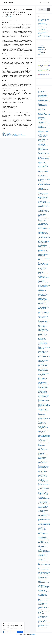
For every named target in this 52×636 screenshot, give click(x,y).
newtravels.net (41, 118)
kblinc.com (40, 225)
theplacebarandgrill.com (43, 430)
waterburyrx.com (41, 431)
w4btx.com (40, 240)
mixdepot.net (41, 534)
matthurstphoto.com (42, 580)
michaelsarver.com (42, 249)
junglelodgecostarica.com (43, 384)
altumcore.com (41, 450)
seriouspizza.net (41, 448)
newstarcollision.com (42, 245)
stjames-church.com (42, 352)
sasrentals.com (41, 246)
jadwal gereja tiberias (46, 65)
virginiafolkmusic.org (42, 267)
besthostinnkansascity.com (43, 622)
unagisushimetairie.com (43, 134)
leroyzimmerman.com (42, 600)
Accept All (20, 631)
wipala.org (40, 289)
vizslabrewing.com (42, 220)
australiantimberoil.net (43, 176)
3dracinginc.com (41, 311)
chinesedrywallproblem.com (44, 405)
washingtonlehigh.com (43, 527)
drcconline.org (41, 428)
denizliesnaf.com (41, 441)
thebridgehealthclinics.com (43, 461)
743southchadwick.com (43, 193)
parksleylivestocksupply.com (44, 285)
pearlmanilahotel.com (42, 141)
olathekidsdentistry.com (43, 233)
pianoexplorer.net (42, 546)
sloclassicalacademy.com (43, 322)
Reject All (13, 631)
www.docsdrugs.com (42, 509)
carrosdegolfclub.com (42, 183)
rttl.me (39, 618)
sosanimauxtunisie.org (43, 145)
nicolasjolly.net (41, 340)
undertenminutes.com (43, 106)
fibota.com (40, 559)
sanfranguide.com (42, 308)
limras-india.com (41, 92)
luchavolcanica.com (42, 415)
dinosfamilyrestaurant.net (43, 178)
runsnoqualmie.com (42, 507)
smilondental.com (42, 243)
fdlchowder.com (41, 511)
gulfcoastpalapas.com (42, 459)
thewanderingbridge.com (43, 366)
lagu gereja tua (44, 66)
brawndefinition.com (42, 329)
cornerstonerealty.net (42, 538)
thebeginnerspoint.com (43, 306)
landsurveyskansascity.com (44, 503)
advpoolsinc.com (41, 432)
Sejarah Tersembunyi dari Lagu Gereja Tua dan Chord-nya (43, 20)
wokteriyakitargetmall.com (43, 253)
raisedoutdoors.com (42, 203)
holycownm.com (41, 417)
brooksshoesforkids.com (43, 454)
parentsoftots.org (42, 465)
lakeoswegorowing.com (43, 605)
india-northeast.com (42, 194)
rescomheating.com (42, 620)
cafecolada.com (41, 303)
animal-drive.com (42, 452)
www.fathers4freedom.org (43, 487)
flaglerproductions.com (43, 328)
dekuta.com (40, 532)
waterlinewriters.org (42, 462)
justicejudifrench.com (42, 365)
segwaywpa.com (41, 458)
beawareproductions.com (43, 359)
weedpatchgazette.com (43, 224)
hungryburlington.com (43, 370)
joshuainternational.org (43, 480)
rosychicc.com (41, 291)
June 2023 (40, 52)
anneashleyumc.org (42, 502)
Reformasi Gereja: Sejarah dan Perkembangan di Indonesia (43, 32)
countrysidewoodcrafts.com (44, 123)
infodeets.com (41, 99)
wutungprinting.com (42, 392)
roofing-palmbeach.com (43, 196)
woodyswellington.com (43, 554)
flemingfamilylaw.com (42, 603)
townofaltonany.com (42, 397)
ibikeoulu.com (41, 361)
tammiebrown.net (42, 379)
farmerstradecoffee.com (43, 467)
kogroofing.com (41, 147)
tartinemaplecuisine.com (43, 373)
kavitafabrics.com (42, 414)
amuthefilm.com (41, 338)
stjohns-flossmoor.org (42, 408)
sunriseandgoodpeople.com (44, 404)
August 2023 (41, 49)
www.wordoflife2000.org (43, 210)
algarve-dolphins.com (42, 388)
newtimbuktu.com (42, 110)
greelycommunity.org (42, 346)
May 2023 (40, 54)
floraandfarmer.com (42, 187)
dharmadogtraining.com (43, 616)
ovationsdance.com (42, 268)
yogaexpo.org (41, 281)
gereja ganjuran (41, 65)
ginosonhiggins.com (42, 391)
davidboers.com (41, 470)
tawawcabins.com (42, 212)
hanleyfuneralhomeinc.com (44, 234)
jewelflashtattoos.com (42, 135)
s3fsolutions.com (41, 188)
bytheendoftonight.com (43, 294)
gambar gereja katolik (44, 70)
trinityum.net (41, 549)
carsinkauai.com (41, 585)
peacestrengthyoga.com (43, 493)
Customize (6, 631)
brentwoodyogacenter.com (43, 521)
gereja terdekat (41, 74)
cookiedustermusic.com (43, 410)
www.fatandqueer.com (43, 501)
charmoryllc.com (41, 309)
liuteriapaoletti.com (42, 403)
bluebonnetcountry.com (43, 139)
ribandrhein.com (41, 269)
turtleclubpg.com (41, 419)
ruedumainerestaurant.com (44, 347)
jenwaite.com (41, 596)
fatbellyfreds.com (42, 555)
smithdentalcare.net (42, 624)
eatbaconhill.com (41, 113)
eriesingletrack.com (42, 227)
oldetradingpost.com (42, 172)
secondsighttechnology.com (44, 247)
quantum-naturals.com (43, 573)
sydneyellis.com (41, 255)
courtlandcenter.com (42, 424)
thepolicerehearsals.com (43, 316)
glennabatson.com (42, 325)
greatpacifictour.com (42, 421)
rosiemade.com (41, 231)
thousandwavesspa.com (43, 423)
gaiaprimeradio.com (42, 378)
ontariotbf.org (41, 126)
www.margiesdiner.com (43, 510)
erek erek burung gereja (41, 75)
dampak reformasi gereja (46, 74)
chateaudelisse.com (42, 154)
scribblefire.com (41, 280)
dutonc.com (40, 380)
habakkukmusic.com (42, 476)
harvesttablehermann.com (43, 181)
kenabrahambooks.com (43, 335)
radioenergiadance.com (43, 149)
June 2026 (40, 45)
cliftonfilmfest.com (42, 201)
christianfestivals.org (42, 386)
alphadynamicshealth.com (43, 591)
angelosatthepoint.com (43, 434)
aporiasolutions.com (42, 457)
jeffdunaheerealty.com (43, 492)
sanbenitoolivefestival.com (43, 300)
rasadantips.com (41, 109)
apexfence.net (41, 629)
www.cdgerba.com (42, 560)
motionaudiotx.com (42, 617)
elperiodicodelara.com (42, 94)
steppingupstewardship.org (44, 524)
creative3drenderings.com (43, 466)
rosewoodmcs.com (42, 536)
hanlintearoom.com (42, 594)
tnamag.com (41, 453)
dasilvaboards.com (42, 324)
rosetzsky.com (41, 348)
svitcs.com (40, 446)
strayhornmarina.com (42, 326)
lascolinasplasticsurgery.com (44, 515)
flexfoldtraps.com (42, 497)
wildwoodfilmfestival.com (43, 158)
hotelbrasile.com (41, 162)
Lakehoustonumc (7, 2)
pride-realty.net (41, 590)
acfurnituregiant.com (42, 105)
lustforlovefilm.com (42, 339)
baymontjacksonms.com (43, 396)
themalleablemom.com (43, 368)
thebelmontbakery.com (43, 121)
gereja (4, 132)
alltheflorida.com (41, 581)
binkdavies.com (41, 333)
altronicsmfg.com (42, 112)
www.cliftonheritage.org (43, 516)
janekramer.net (41, 374)
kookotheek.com (41, 150)
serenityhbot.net (41, 479)
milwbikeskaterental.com (43, 395)
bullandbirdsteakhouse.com (44, 514)
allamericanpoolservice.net (43, 260)
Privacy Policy (45, 2)
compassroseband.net (42, 449)
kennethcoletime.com (42, 369)
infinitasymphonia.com (43, 342)
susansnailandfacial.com (43, 481)
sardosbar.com (41, 215)
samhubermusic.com (42, 627)
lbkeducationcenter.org (43, 273)
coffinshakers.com (42, 362)
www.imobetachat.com (43, 471)
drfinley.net (40, 602)
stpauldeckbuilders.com (43, 505)
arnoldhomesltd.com (42, 198)
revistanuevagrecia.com (43, 351)
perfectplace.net (41, 276)
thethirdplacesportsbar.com (44, 551)
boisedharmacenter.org (43, 286)
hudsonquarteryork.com (43, 558)
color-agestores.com (42, 287)
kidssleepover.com (42, 117)
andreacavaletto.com (42, 284)
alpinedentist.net (41, 148)
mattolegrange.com (42, 383)
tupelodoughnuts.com (42, 232)
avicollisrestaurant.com (43, 427)
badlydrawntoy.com (42, 474)
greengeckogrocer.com (43, 250)
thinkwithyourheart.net (43, 205)
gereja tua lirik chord (6, 133)
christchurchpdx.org (42, 334)
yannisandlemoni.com (42, 223)
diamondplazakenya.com (43, 569)
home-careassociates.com (43, 282)
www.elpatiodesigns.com (43, 556)
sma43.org (40, 518)
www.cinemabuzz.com (42, 533)
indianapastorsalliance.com (44, 435)
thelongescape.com (42, 382)
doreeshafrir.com (41, 355)
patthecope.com (41, 445)
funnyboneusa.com (42, 409)
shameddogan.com (42, 463)
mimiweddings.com (42, 621)
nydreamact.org (41, 132)
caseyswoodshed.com (42, 439)
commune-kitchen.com (43, 337)
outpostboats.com (42, 293)
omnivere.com (41, 108)
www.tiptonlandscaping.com (44, 523)
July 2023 (40, 51)
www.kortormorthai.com (43, 499)
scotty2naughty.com (42, 353)
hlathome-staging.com (43, 251)
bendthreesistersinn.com (43, 406)
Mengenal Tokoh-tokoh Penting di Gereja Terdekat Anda (12, 134)
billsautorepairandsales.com (44, 572)
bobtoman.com (41, 144)
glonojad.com (41, 349)
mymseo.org (41, 613)
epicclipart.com (41, 140)
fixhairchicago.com (42, 440)
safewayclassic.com (42, 122)
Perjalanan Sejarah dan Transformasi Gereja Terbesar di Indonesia (14, 135)
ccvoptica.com (41, 525)
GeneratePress (32, 634)
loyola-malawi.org (42, 290)
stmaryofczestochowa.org (43, 364)
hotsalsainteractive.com (43, 100)
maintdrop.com (41, 143)
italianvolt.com (41, 216)
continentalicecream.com (43, 330)
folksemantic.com (42, 214)
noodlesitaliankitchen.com (43, 131)
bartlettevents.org (42, 165)
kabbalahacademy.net (42, 242)
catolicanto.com (41, 272)
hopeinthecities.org (42, 295)
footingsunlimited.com (43, 506)
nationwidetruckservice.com (44, 418)
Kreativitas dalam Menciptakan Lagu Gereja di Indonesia (44, 25)
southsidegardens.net (42, 547)
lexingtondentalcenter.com (43, 254)
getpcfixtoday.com (42, 136)
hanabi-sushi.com (42, 529)
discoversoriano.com (42, 304)
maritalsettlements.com (43, 393)
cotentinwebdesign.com (43, 171)
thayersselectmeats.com (43, 455)
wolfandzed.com (41, 530)
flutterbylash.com (42, 593)
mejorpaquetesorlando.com (44, 236)
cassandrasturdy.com (42, 299)
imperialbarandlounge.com (44, 202)
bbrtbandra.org (41, 137)
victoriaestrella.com (42, 422)
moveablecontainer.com (43, 166)
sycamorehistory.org (42, 537)
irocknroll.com (41, 209)
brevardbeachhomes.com (43, 189)
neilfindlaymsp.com (42, 426)
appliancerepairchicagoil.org (44, 125)
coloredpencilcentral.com (43, 200)
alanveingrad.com (42, 390)
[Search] (48, 9)
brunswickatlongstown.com (44, 371)
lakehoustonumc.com (42, 475)
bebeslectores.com (42, 175)
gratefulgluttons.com (42, 296)
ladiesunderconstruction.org (44, 174)
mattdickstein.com (42, 472)
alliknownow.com (41, 317)
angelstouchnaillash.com (43, 241)
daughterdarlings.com (42, 97)
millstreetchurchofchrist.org (44, 586)
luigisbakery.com (41, 528)
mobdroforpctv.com (42, 298)
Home (39, 2)
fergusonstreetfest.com (43, 577)
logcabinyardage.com (42, 468)
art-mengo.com (41, 377)
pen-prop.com (41, 483)
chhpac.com (40, 615)
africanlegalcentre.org (42, 343)
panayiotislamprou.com (43, 152)
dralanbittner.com (42, 222)
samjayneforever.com (42, 578)
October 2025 (41, 47)
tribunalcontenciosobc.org (43, 321)
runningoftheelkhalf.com (43, 490)
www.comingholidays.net (43, 307)
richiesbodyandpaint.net (43, 95)
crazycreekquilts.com (42, 331)
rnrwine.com (41, 604)
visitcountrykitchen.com (43, 387)
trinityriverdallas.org (42, 274)
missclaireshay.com (42, 91)
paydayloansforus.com (43, 119)
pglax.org (40, 399)
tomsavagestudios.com (43, 263)
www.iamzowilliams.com (43, 542)
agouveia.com (41, 609)
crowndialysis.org (41, 256)
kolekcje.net (40, 271)
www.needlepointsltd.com (43, 512)
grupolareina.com (42, 167)
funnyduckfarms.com (42, 595)
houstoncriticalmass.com (43, 312)
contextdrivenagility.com (43, 360)
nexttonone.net (41, 477)
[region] (13, 628)
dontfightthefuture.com (43, 197)
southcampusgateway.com (43, 153)
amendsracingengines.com (44, 498)
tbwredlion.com (41, 571)
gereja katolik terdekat (44, 69)
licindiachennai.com (42, 96)
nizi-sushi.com (41, 375)
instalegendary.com (42, 127)
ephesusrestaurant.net (43, 552)
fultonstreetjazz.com (42, 163)
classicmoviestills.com (42, 302)
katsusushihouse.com (42, 344)
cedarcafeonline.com (42, 104)
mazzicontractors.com (42, 550)
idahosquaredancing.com (43, 211)
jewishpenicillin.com (42, 262)
